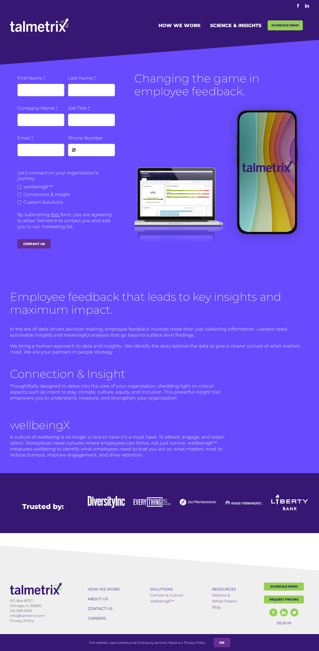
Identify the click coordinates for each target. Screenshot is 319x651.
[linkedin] (284, 612)
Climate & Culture (166, 595)
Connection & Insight (46, 194)
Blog (216, 607)
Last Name (82, 78)
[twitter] (294, 612)
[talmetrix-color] (36, 585)
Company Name (37, 108)
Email (25, 138)
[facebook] (273, 612)
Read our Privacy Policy (186, 643)
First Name (31, 78)
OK (222, 643)
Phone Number (85, 138)
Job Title (79, 108)
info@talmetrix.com (27, 615)
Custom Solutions (43, 202)
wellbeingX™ (38, 187)
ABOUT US (98, 599)
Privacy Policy (22, 620)
